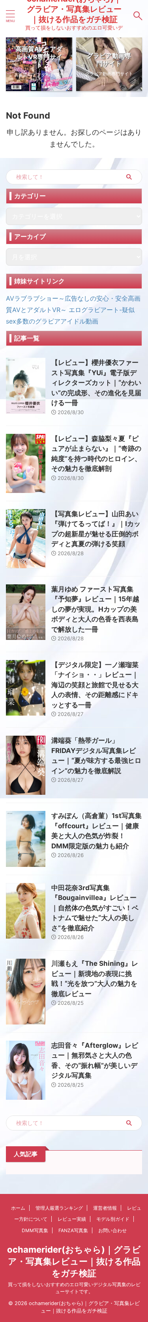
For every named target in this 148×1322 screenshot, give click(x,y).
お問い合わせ (112, 1230)
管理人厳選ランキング (59, 1208)
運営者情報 (105, 1208)
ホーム (18, 1208)
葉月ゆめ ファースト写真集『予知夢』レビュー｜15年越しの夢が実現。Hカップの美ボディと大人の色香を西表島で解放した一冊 (95, 609)
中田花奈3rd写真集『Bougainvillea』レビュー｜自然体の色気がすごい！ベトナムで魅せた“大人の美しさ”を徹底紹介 (95, 908)
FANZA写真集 (73, 1230)
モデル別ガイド (112, 1219)
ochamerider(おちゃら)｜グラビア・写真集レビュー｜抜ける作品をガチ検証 (74, 1261)
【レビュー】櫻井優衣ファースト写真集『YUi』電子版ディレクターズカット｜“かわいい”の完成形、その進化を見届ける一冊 (96, 383)
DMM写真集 (35, 1230)
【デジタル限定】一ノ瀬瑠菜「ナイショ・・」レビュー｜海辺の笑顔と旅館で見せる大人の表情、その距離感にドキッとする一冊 (95, 685)
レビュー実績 (72, 1219)
